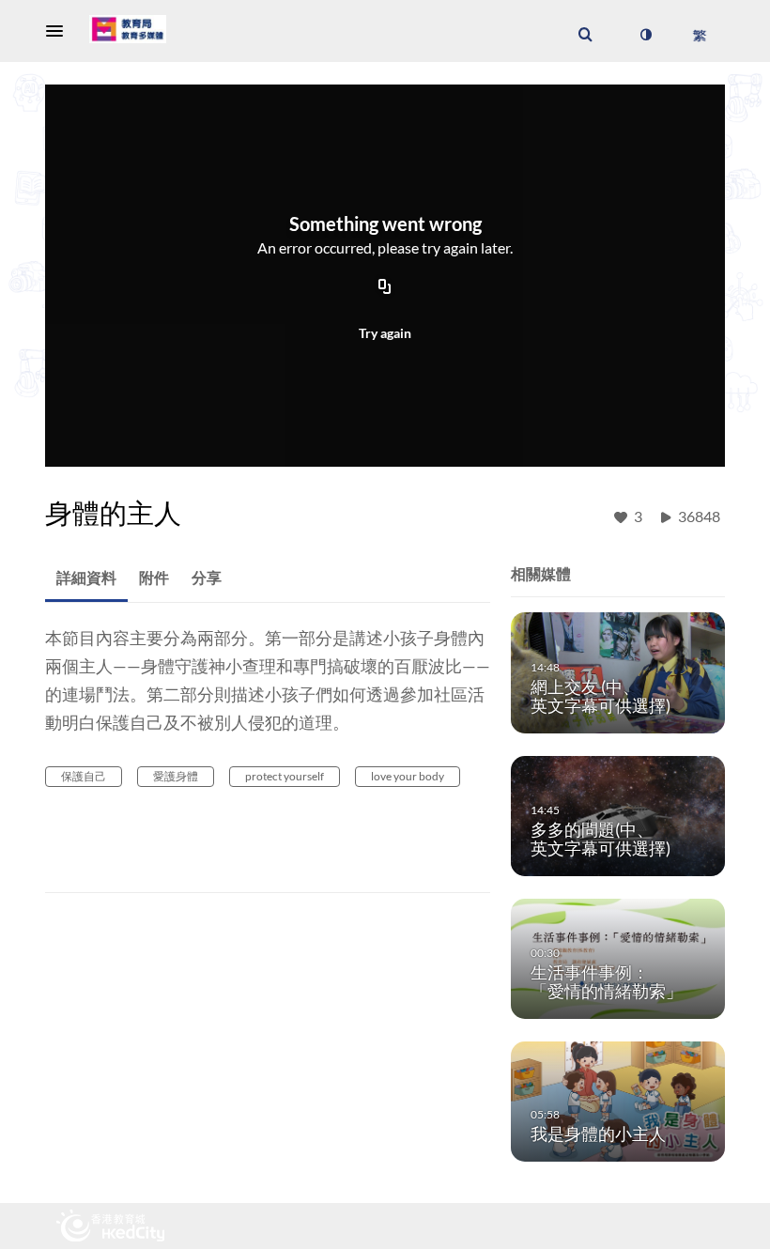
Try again (385, 333)
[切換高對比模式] (645, 35)
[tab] (86, 578)
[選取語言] (699, 35)
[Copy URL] (385, 288)
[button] (60, 31)
